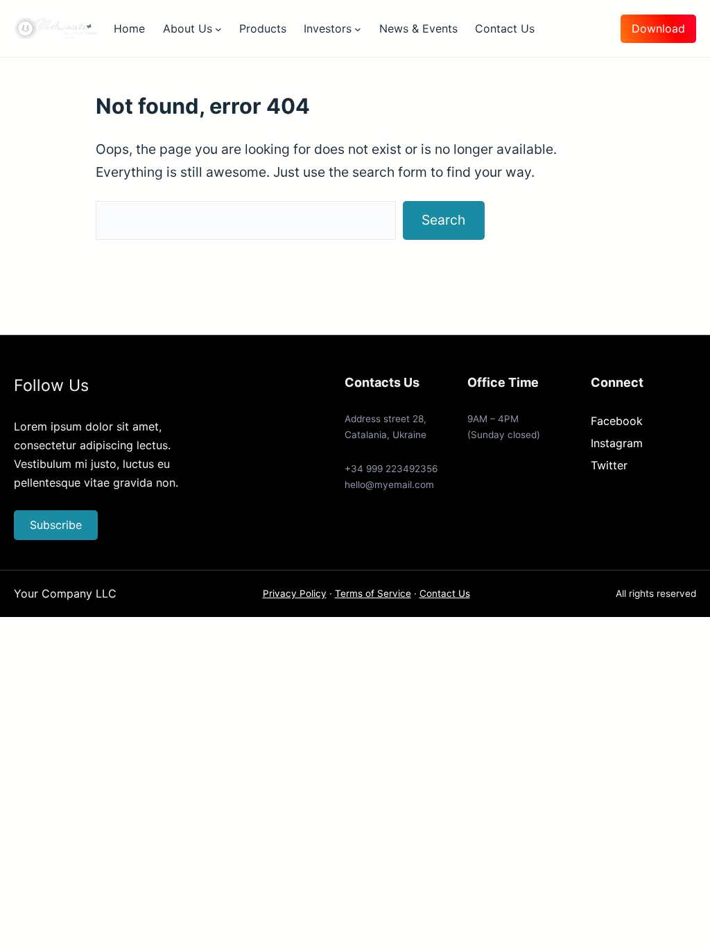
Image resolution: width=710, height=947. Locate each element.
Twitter (609, 465)
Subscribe (56, 525)
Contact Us (444, 593)
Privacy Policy (295, 593)
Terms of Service (373, 593)
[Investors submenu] (357, 28)
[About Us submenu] (218, 28)
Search (443, 219)
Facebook (617, 421)
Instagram (617, 443)
